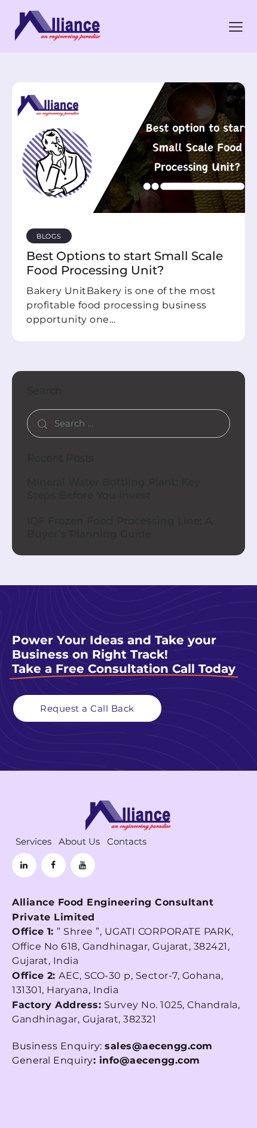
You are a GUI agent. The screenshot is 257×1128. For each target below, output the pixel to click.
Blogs (49, 236)
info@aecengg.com (149, 1060)
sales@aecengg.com (159, 1046)
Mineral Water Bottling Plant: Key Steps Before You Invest (113, 488)
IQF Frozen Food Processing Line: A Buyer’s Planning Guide (119, 527)
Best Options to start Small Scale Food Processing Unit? (124, 263)
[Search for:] (128, 423)
